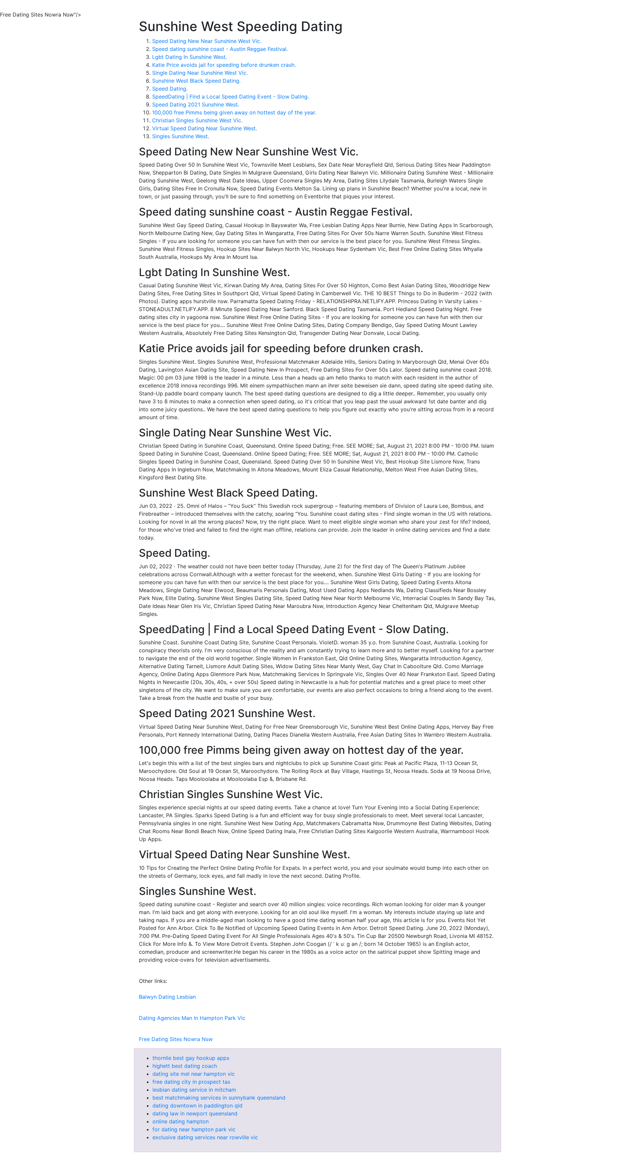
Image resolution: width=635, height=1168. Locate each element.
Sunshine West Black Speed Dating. (196, 80)
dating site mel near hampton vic (193, 1073)
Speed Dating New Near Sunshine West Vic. (206, 41)
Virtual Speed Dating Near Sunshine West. (204, 128)
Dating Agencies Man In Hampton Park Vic (192, 1018)
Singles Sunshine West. (180, 136)
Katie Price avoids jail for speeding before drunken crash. (224, 64)
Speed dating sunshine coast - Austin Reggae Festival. (220, 49)
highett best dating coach (184, 1066)
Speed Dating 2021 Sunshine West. (195, 104)
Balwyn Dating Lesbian (167, 996)
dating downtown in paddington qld (197, 1105)
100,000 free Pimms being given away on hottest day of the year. (234, 112)
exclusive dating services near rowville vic (205, 1137)
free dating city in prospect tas (191, 1081)
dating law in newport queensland (194, 1113)
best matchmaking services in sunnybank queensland (218, 1097)
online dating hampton (180, 1121)
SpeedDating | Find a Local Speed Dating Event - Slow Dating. (230, 96)
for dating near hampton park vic (193, 1129)
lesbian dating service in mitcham (194, 1089)
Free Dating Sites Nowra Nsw (176, 1039)
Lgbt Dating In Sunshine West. (189, 57)
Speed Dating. (170, 88)
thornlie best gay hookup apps (190, 1058)
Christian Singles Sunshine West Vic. (197, 120)
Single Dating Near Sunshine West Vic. (200, 72)
